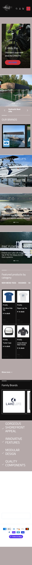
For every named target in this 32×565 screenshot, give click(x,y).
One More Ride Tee (7, 309)
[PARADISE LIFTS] (14, 136)
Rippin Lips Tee (22, 308)
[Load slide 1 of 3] (14, 184)
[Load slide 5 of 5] (20, 104)
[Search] (17, 9)
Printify (5, 305)
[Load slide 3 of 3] (18, 184)
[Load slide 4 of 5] (18, 104)
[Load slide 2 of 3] (16, 184)
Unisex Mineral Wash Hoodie (22, 344)
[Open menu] (28, 9)
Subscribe (24, 516)
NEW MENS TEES (9, 283)
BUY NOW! (13, 62)
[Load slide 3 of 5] (16, 104)
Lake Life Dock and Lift (14, 541)
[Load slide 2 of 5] (14, 104)
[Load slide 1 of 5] (12, 104)
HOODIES (22, 283)
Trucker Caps (7, 343)
